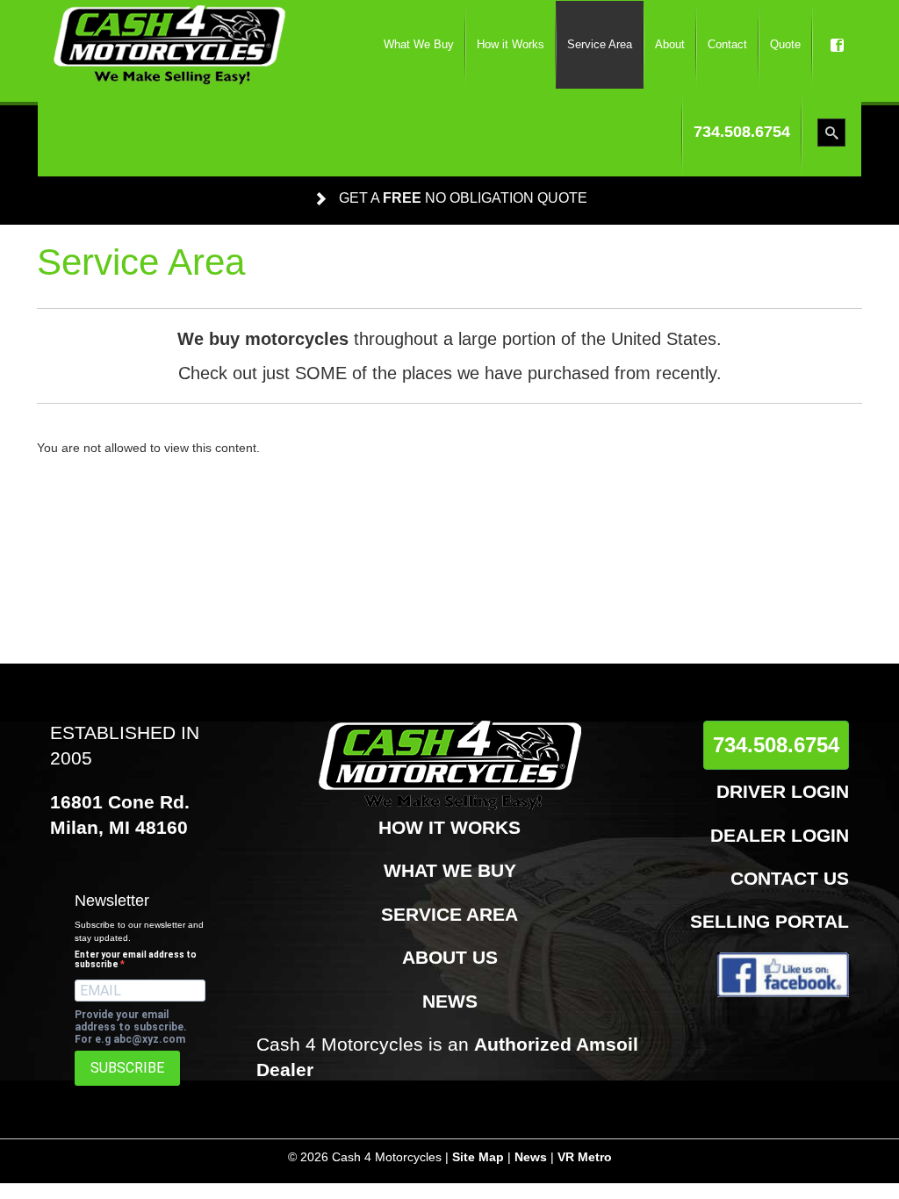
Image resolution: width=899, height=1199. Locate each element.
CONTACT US (789, 878)
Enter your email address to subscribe (136, 959)
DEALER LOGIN (779, 835)
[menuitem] (418, 45)
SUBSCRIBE (127, 1067)
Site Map (478, 1157)
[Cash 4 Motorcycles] (169, 45)
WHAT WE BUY (450, 870)
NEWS (450, 1001)
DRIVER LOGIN (782, 791)
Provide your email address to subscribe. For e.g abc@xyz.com (131, 1027)
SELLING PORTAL (769, 921)
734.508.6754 (776, 745)
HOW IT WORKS (449, 827)
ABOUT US (450, 957)
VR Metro (584, 1157)
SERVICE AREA (449, 914)
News (530, 1157)
